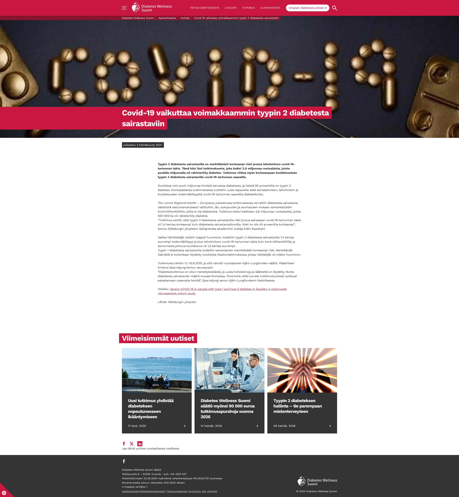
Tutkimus (248, 7)
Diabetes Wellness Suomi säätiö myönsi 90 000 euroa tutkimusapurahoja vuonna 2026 (228, 408)
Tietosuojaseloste (176, 491)
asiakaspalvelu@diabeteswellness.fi (143, 491)
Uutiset (185, 18)
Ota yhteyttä (209, 491)
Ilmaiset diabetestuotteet (306, 8)
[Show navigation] (124, 8)
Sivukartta (194, 491)
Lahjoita (230, 7)
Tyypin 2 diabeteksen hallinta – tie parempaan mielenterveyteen (297, 406)
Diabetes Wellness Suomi (138, 18)
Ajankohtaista (270, 7)
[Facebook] (124, 461)
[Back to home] (152, 8)
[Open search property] (334, 8)
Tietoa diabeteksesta (204, 7)
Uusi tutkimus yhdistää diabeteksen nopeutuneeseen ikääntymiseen (151, 408)
